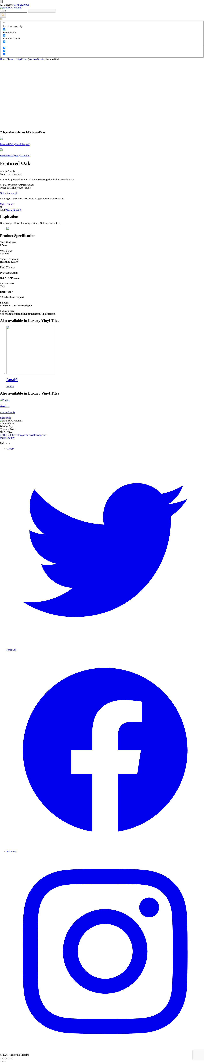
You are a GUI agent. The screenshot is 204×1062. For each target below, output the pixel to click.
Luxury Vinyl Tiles (17, 59)
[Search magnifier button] (3, 15)
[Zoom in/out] (11, 1058)
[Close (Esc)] (1, 1058)
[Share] (4, 1058)
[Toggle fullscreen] (7, 1058)
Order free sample (9, 193)
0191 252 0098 (21, 4)
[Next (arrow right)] (4, 1061)
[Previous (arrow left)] (1, 1061)
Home (3, 59)
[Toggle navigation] (1, 1)
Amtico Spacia (36, 59)
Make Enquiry (7, 204)
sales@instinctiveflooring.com (31, 435)
